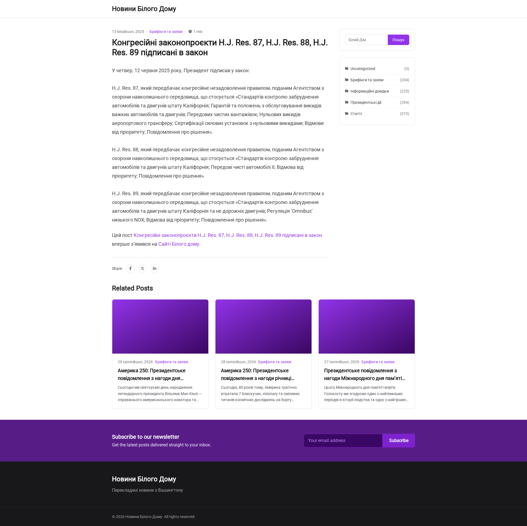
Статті (356, 113)
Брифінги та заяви (166, 31)
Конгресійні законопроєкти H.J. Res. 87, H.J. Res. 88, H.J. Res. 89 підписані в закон (228, 235)
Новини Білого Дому (144, 9)
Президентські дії (366, 102)
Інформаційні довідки (370, 91)
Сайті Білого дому (178, 244)
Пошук (399, 40)
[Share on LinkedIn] (154, 268)
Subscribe (398, 440)
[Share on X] (142, 268)
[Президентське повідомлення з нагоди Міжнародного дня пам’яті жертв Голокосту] (367, 327)
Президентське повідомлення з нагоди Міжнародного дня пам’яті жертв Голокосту (363, 378)
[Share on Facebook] (130, 268)
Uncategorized (363, 68)
